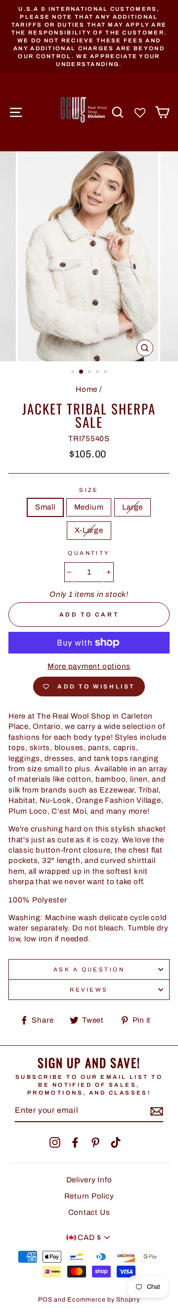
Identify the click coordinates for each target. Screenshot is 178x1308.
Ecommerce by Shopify (103, 1299)
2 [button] (81, 372)
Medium (89, 507)
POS (45, 1299)
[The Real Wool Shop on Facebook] (75, 1142)
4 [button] (98, 372)
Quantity (89, 553)
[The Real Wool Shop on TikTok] (115, 1142)
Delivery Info (89, 1180)
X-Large (89, 530)
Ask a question (89, 969)
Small (45, 507)
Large (132, 507)
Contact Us (89, 1212)
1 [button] (73, 372)
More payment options (89, 666)
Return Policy (89, 1196)
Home (86, 389)
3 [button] (90, 372)
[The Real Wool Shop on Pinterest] (95, 1142)
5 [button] (106, 372)
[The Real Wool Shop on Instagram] (54, 1142)
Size (89, 490)
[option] (89, 36)
